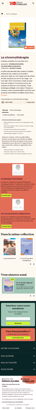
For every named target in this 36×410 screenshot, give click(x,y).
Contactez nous (18, 338)
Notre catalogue (11, 14)
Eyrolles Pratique (15, 68)
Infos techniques (15, 110)
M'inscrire (18, 323)
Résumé (5, 110)
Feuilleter (29, 47)
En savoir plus (6, 195)
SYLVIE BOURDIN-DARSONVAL (11, 66)
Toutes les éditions (8, 115)
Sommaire (20, 115)
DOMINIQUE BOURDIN (16, 64)
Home (2, 14)
